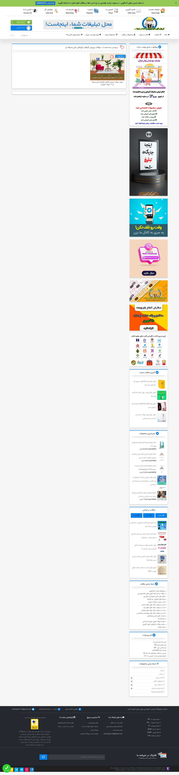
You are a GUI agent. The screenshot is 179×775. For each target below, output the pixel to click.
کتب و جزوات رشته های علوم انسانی (153, 604)
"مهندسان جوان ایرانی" (142, 709)
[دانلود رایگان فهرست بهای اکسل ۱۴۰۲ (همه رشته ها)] (161, 395)
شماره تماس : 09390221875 (45, 3)
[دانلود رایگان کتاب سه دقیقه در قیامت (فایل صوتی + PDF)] (162, 570)
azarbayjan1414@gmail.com (113, 734)
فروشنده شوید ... (93, 730)
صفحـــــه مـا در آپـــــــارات (66, 727)
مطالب (156, 34)
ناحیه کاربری (130, 11)
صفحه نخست (154, 11)
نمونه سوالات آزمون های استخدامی (154, 621)
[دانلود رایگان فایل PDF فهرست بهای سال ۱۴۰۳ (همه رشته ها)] (161, 384)
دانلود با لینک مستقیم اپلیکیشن (65, 723)
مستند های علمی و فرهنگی (156, 616)
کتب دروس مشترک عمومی (156, 602)
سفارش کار (49, 11)
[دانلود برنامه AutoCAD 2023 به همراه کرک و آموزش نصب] (161, 406)
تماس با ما (27, 11)
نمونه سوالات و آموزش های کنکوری (154, 624)
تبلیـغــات (70, 11)
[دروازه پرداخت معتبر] (34, 729)
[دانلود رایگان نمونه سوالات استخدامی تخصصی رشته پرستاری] (161, 417)
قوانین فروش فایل (93, 723)
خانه (165, 34)
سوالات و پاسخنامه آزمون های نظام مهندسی (151, 593)
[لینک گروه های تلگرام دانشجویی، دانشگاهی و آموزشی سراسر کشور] (162, 525)
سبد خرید (18, 22)
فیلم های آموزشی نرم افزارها (156, 599)
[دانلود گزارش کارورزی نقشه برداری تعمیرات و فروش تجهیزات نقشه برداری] (161, 456)
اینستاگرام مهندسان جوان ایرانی (114, 727)
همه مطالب (161, 627)
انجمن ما (109, 11)
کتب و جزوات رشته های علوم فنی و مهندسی (151, 613)
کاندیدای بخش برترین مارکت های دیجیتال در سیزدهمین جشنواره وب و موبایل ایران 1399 (137, 770)
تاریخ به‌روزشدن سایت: (159, 656)
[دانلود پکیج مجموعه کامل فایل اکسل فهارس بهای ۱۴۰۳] (161, 445)
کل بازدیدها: (162, 650)
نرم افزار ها (161, 618)
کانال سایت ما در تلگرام (116, 723)
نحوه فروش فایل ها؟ (73, 34)
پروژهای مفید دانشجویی (157, 591)
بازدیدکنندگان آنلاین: (160, 642)
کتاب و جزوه (144, 34)
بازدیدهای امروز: (161, 645)
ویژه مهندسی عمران (92, 34)
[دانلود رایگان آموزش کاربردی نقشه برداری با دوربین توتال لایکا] (162, 559)
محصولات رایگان (127, 34)
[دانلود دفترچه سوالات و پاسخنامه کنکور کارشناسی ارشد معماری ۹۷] (162, 547)
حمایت (90, 11)
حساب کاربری (21, 27)
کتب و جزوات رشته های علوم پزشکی (153, 610)
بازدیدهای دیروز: (161, 648)
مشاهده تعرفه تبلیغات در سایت (90, 727)
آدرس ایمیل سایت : (117, 730)
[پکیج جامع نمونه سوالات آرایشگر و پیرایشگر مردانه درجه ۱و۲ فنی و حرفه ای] (161, 495)
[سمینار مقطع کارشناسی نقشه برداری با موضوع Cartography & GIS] (161, 468)
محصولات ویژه (110, 34)
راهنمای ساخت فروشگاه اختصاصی (89, 734)
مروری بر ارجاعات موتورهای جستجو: (155, 653)
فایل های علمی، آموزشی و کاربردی (154, 596)
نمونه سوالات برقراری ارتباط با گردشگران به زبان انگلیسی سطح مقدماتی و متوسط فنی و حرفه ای (144, 481)
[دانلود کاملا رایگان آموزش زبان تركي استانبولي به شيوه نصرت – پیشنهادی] (162, 536)
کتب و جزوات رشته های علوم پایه (154, 607)
